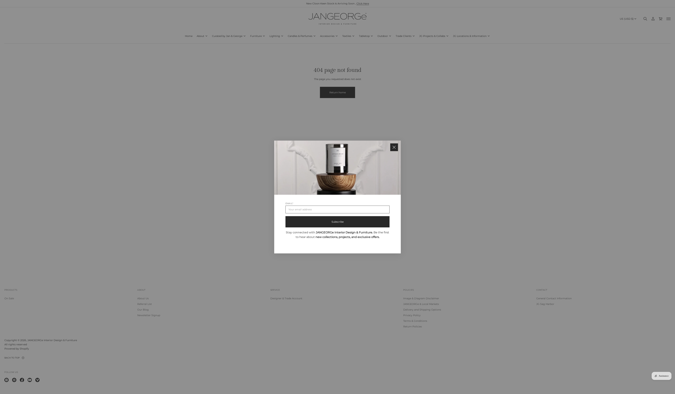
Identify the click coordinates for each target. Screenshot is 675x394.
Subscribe (338, 221)
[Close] (394, 147)
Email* (289, 203)
